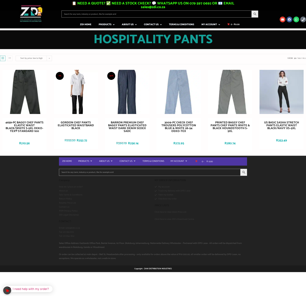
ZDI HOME (85, 24)
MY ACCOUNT (209, 24)
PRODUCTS (105, 24)
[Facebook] (289, 19)
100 (299, 58)
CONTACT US (151, 24)
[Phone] (303, 19)
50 (295, 58)
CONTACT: (65, 221)
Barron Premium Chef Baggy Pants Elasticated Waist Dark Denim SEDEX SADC (127, 127)
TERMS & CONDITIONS (181, 24)
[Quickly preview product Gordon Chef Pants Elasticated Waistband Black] (96, 75)
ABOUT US (128, 24)
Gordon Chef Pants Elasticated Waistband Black (76, 125)
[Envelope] (282, 19)
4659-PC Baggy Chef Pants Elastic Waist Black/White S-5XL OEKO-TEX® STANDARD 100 (24, 127)
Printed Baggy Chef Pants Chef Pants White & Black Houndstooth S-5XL (230, 127)
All (304, 58)
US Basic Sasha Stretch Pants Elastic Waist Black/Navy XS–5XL (281, 125)
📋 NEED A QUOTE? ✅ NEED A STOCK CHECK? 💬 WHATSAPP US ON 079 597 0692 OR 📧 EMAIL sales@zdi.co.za (153, 5)
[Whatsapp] (296, 19)
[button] (28, 289)
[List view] (9, 58)
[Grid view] (2, 58)
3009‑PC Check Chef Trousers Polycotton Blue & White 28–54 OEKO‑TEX (178, 127)
